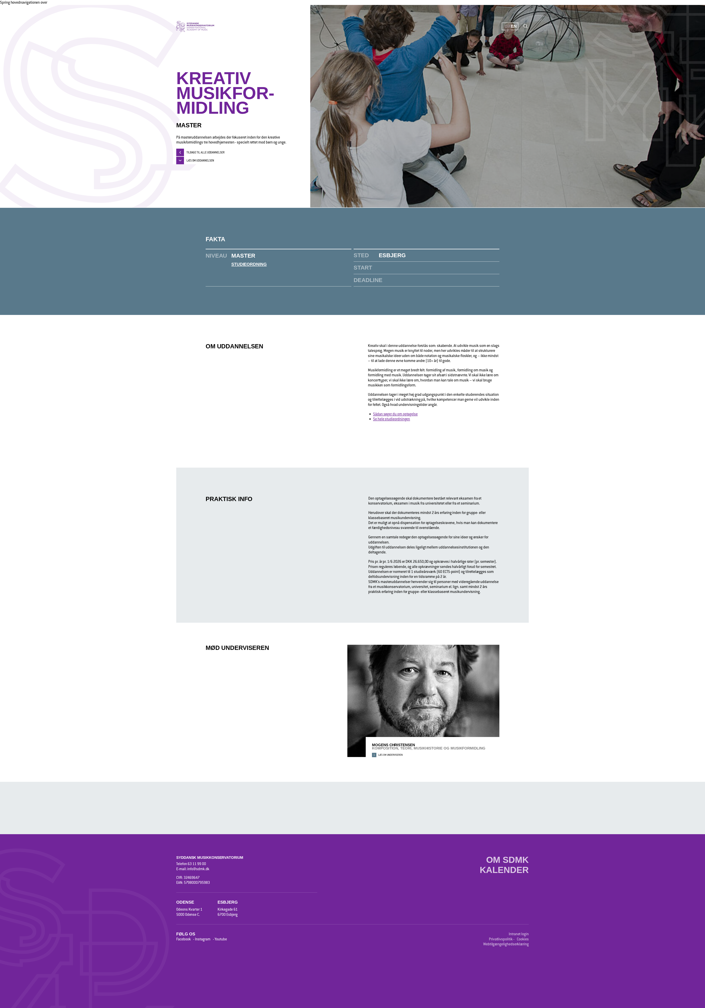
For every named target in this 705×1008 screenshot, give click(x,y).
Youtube (221, 939)
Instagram (202, 939)
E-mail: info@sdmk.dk (192, 869)
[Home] (199, 26)
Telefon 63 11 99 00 (191, 863)
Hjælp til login (534, 56)
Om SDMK (507, 860)
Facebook (183, 939)
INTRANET (528, 42)
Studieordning (249, 264)
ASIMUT (580, 42)
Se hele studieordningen (391, 419)
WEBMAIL (635, 42)
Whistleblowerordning (541, 113)
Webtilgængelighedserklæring (506, 944)
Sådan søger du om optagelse (395, 414)
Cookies (523, 939)
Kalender (504, 870)
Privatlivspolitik (501, 939)
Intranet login (519, 934)
